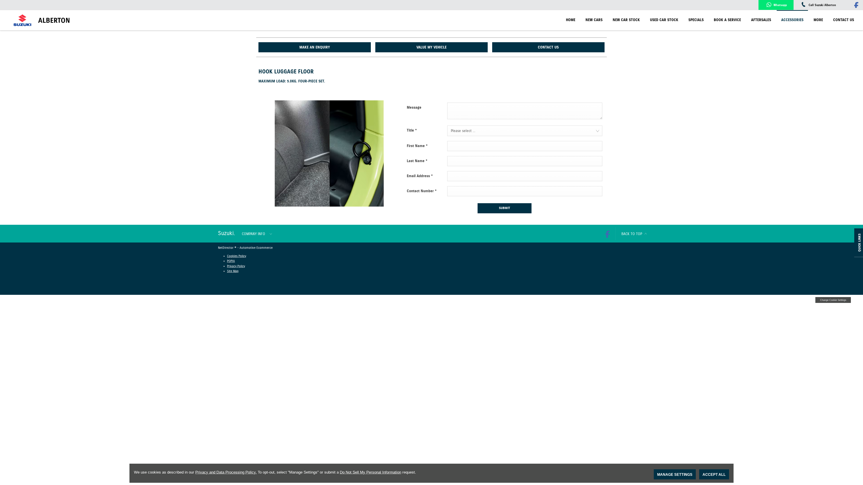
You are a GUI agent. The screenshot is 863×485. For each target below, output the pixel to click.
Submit (504, 208)
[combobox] (524, 131)
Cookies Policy (236, 256)
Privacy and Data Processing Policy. (226, 472)
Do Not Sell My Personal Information (370, 472)
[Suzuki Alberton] (66, 20)
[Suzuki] (22, 20)
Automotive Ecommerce (256, 248)
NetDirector (226, 248)
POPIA (231, 261)
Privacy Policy (236, 266)
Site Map (232, 271)
